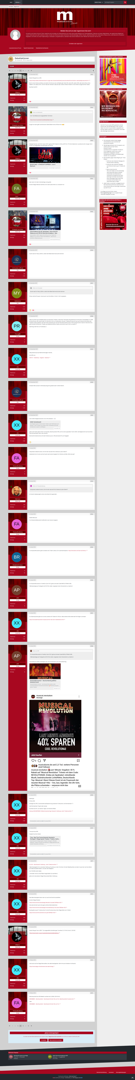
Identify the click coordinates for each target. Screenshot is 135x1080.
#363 (91, 481)
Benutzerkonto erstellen (56, 1040)
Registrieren (16, 6)
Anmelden (11, 6)
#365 (91, 547)
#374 (92, 960)
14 (17, 70)
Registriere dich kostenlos (55, 1036)
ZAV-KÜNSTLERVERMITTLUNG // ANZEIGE (111, 57)
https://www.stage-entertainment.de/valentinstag (41, 966)
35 (28, 70)
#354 (91, 178)
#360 (91, 382)
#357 (91, 283)
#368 (91, 646)
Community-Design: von (67, 1077)
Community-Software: (67, 1076)
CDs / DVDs (55, 1058)
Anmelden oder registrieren (75, 43)
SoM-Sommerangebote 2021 (60, 1055)
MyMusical (55, 1057)
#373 (92, 927)
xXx (42, 821)
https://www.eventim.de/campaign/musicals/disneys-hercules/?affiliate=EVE (47, 907)
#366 (91, 580)
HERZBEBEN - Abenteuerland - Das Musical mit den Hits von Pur (44, 1004)
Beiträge (12, 100)
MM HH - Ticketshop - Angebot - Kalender (39, 357)
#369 (91, 795)
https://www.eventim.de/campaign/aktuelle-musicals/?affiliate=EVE (45, 902)
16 (23, 70)
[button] (99, 2)
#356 (91, 250)
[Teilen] (93, 71)
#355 (91, 211)
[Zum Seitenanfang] (132, 1077)
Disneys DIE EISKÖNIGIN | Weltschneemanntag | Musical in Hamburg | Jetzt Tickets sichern (50, 811)
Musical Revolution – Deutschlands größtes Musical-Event (43, 681)
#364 (91, 514)
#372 (92, 894)
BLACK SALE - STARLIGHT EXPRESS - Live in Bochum (42, 165)
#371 (92, 861)
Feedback (16, 1058)
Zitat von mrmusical (37, 288)
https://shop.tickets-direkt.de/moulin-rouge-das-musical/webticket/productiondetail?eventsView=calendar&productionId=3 (59, 80)
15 (20, 70)
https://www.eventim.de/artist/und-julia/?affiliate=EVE (42, 912)
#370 (91, 828)
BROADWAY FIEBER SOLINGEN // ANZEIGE (111, 89)
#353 (91, 140)
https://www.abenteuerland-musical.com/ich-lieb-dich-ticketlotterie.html (46, 619)
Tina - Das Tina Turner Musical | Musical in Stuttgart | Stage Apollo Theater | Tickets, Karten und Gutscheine (44, 838)
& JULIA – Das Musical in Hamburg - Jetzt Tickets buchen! (42, 864)
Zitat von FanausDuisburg (39, 486)
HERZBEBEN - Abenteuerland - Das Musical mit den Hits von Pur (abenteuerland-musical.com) (51, 999)
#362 (91, 448)
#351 (92, 74)
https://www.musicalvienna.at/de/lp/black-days (41, 120)
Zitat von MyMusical (37, 112)
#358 (91, 316)
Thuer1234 (16, 1057)
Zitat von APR (36, 651)
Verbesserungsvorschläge (21, 1055)
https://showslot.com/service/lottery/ (77, 550)
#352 (91, 107)
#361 (92, 415)
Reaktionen (12, 98)
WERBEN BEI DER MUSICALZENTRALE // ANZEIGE (110, 200)
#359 (91, 349)
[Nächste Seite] (31, 71)
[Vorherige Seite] (9, 71)
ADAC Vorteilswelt (35, 422)
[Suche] (125, 2)
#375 (91, 993)
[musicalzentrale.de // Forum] (67, 18)
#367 (91, 613)
